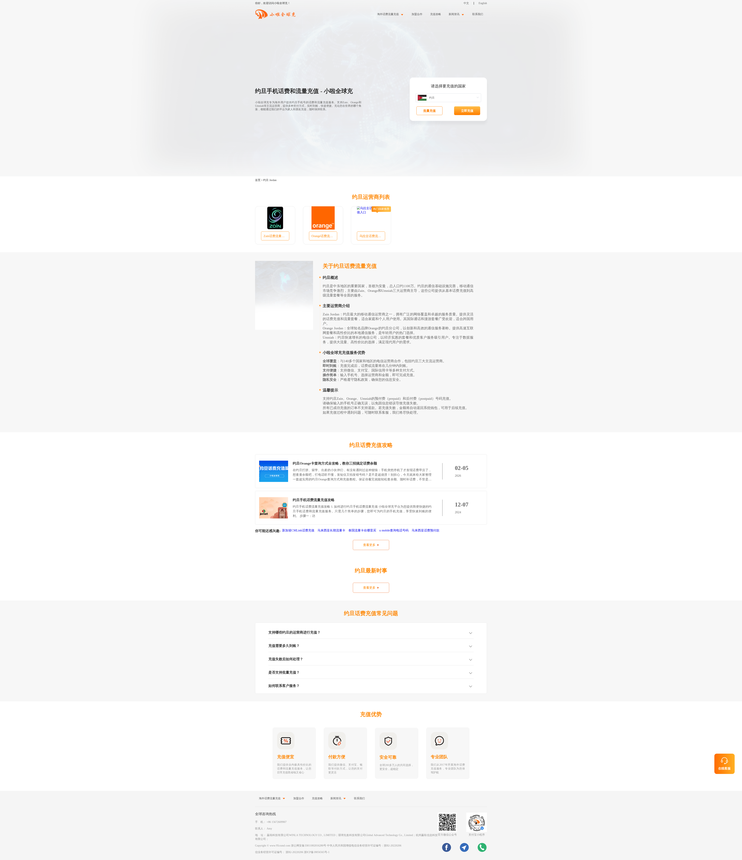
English (483, 3)
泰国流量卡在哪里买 (362, 530)
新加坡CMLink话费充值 (298, 530)
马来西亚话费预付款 (425, 530)
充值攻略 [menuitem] (435, 14)
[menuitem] (390, 14)
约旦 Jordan (270, 180)
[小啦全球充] (275, 14)
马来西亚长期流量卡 (331, 530)
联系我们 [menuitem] (477, 14)
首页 (257, 180)
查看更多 (369, 545)
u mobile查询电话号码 (393, 530)
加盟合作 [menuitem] (417, 14)
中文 (466, 3)
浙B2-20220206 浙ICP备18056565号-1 (307, 852)
